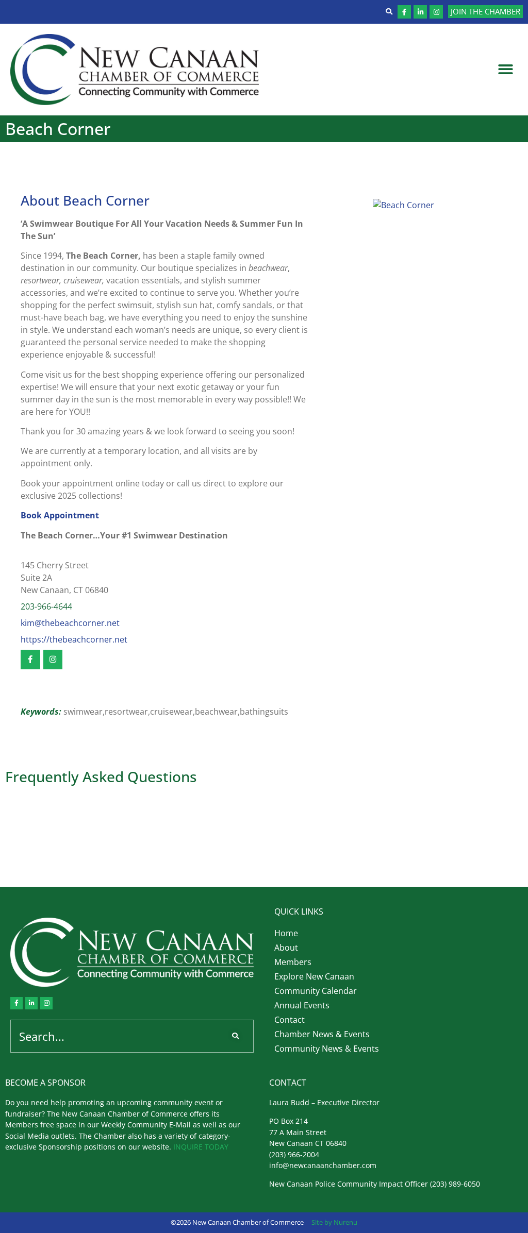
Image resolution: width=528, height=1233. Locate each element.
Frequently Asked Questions (101, 776)
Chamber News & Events (322, 1034)
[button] (506, 70)
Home (286, 933)
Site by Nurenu (334, 1222)
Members (292, 962)
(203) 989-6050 (455, 1184)
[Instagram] (436, 12)
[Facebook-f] (404, 12)
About (286, 947)
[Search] (237, 1036)
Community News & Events (326, 1048)
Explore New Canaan (314, 976)
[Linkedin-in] (420, 12)
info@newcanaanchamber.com (322, 1165)
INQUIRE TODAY (200, 1147)
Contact (289, 1019)
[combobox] (116, 1036)
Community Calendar (315, 990)
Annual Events (301, 1005)
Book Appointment (60, 515)
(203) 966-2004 (294, 1154)
